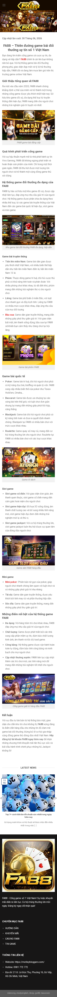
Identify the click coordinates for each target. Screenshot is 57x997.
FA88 (4, 898)
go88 (37, 993)
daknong (11, 993)
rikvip (31, 993)
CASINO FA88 (12, 938)
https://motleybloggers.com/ (29, 962)
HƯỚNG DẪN (11, 928)
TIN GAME (10, 943)
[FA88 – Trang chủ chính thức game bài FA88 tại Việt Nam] (28, 5)
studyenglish (22, 993)
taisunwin (45, 993)
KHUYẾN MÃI (12, 933)
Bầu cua (9, 314)
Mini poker (11, 582)
